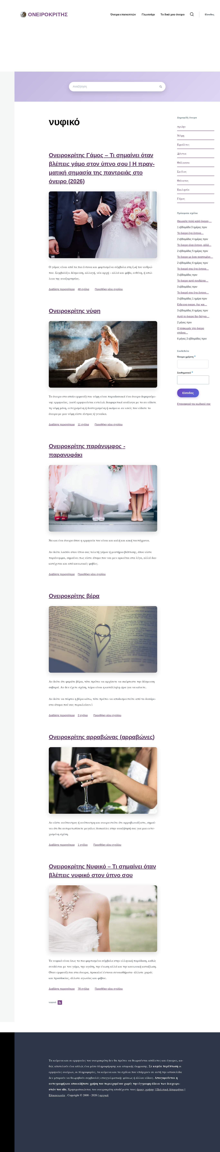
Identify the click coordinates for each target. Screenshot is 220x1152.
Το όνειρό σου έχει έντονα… (193, 268)
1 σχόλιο (83, 844)
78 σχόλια (83, 988)
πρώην (181, 126)
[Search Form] (191, 14)
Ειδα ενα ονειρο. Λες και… (192, 304)
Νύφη (180, 135)
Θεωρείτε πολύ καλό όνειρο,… (194, 221)
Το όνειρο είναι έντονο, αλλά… (194, 245)
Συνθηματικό (184, 372)
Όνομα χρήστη (185, 356)
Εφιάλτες (183, 144)
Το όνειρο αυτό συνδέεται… (192, 280)
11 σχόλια (83, 424)
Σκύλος (182, 171)
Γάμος (181, 198)
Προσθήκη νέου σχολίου (109, 289)
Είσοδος (209, 14)
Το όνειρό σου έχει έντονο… (193, 292)
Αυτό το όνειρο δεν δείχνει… (193, 316)
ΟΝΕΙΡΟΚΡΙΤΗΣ (48, 14)
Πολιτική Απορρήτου (170, 1089)
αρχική (103, 1095)
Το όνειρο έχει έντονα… (190, 233)
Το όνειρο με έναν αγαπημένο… (195, 257)
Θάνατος (183, 180)
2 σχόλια (83, 715)
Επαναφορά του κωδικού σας (194, 404)
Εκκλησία (183, 189)
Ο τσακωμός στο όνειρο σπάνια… (190, 330)
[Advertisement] (110, 47)
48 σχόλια (83, 289)
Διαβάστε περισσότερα (62, 289)
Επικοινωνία (57, 1095)
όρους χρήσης (145, 1089)
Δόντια (181, 153)
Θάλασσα (183, 162)
